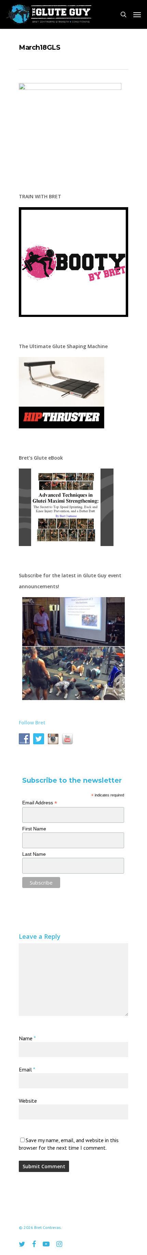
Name (27, 1038)
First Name (34, 828)
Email (27, 1069)
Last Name (34, 854)
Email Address (39, 803)
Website (28, 1100)
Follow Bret (32, 722)
